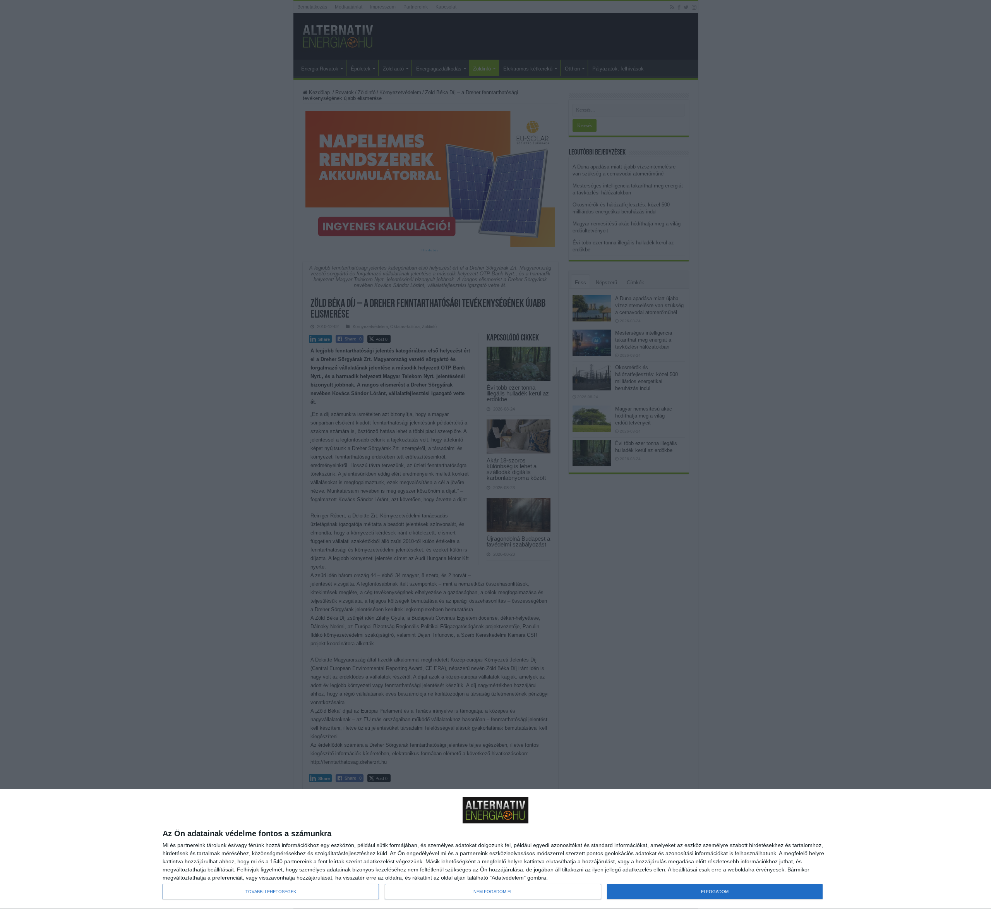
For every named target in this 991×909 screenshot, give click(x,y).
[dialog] (495, 849)
